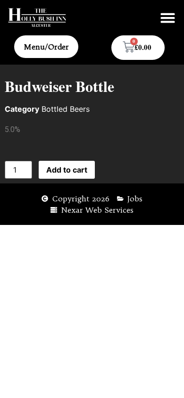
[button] (168, 18)
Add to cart (66, 169)
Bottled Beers (66, 109)
